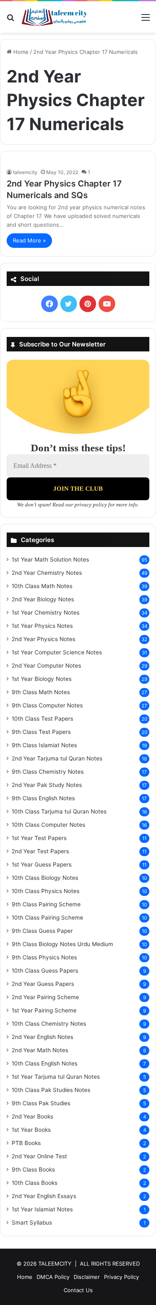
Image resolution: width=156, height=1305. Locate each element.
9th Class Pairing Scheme (46, 904)
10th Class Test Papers (42, 718)
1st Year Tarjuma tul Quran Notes (56, 1076)
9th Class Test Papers (41, 732)
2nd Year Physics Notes (43, 639)
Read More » (29, 240)
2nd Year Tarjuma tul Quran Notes (57, 758)
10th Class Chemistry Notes (49, 1023)
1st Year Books (31, 1129)
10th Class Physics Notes (45, 891)
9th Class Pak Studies (41, 1103)
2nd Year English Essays (44, 1196)
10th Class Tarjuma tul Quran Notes (59, 811)
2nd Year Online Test (39, 1156)
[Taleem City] (54, 17)
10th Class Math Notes (42, 586)
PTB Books (26, 1143)
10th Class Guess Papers (45, 970)
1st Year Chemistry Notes (45, 612)
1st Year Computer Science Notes (57, 652)
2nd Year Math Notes (40, 1050)
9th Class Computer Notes (47, 705)
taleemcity (25, 172)
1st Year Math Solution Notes (50, 559)
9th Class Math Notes (41, 692)
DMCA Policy (53, 1277)
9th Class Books (33, 1169)
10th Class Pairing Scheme (47, 917)
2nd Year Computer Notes (46, 665)
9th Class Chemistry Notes (48, 771)
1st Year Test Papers (39, 838)
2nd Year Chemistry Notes (47, 572)
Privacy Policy (121, 1277)
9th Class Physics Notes (44, 957)
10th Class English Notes (44, 1063)
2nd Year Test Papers (40, 851)
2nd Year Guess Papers (43, 984)
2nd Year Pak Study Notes (47, 785)
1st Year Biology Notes (42, 679)
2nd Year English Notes (42, 1037)
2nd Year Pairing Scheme (45, 997)
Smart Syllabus (32, 1222)
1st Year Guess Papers (42, 864)
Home (20, 51)
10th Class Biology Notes (45, 877)
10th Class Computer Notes (48, 824)
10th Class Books (34, 1182)
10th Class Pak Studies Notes (51, 1090)
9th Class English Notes (43, 798)
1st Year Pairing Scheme (44, 1010)
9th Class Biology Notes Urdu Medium (62, 944)
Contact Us (78, 1290)
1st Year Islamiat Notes (42, 1209)
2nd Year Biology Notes (43, 599)
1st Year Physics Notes (42, 625)
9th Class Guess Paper (42, 930)
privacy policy (90, 504)
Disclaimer (87, 1277)
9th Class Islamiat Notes (44, 745)
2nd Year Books (32, 1116)
